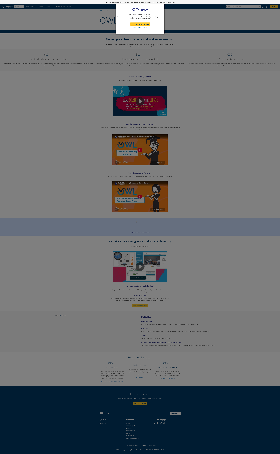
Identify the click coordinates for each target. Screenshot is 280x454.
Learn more (171, 2)
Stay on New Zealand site (140, 27)
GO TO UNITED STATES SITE (140, 24)
